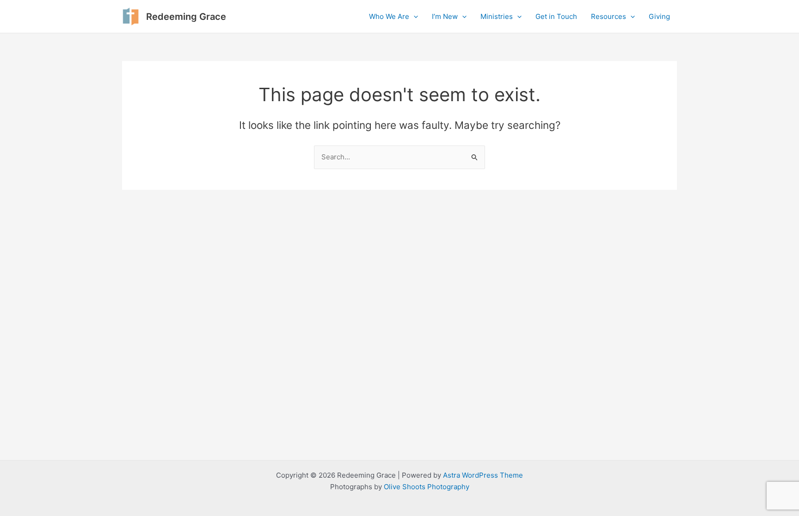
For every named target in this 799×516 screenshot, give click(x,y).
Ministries (496, 16)
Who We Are (389, 16)
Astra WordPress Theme (483, 475)
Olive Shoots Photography (426, 486)
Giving (659, 16)
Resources (608, 16)
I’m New (445, 16)
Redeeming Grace (186, 16)
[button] (413, 16)
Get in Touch (556, 16)
